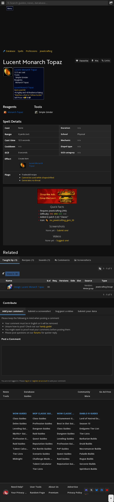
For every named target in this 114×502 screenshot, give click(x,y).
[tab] (10, 260)
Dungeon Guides (41, 428)
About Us (53, 486)
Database (10, 51)
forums (37, 332)
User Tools (35, 486)
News (6, 391)
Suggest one (62, 240)
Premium (53, 492)
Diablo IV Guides (89, 413)
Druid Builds (86, 443)
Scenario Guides (41, 453)
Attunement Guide (66, 418)
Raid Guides (19, 443)
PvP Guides (63, 448)
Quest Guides (40, 438)
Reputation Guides (43, 443)
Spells (20, 51)
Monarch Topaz (22, 82)
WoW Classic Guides (66, 413)
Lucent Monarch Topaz (24, 87)
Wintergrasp (88, 288)
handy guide (45, 326)
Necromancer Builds (90, 448)
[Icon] (8, 72)
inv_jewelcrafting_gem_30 (61, 220)
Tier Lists (18, 453)
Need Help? (17, 486)
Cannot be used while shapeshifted (38, 177)
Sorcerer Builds (88, 463)
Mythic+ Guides (21, 433)
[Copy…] (100, 268)
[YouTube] (107, 490)
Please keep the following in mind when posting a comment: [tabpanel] (36, 349)
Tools (6, 396)
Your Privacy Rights (19, 492)
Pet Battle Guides (42, 448)
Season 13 (85, 423)
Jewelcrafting (46, 51)
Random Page (37, 492)
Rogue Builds (86, 458)
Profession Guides (21, 438)
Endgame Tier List (89, 428)
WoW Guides (20, 413)
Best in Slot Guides (66, 423)
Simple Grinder (21, 77)
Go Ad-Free (105, 391)
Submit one (62, 230)
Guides (27, 396)
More (87, 396)
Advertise (73, 486)
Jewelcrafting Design (104, 287)
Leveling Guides (21, 428)
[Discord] (86, 490)
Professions (31, 51)
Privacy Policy (75, 492)
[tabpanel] (57, 281)
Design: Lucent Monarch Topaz (29, 286)
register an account (40, 381)
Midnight (17, 458)
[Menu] (3, 3)
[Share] (111, 3)
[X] (91, 490)
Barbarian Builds (88, 438)
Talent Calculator (21, 448)
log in (27, 381)
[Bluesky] (96, 490)
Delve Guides (20, 423)
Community (84, 391)
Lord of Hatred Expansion (91, 418)
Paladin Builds (87, 453)
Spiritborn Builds (88, 468)
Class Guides (19, 418)
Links (107, 60)
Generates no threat (31, 180)
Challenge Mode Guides (43, 458)
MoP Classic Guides (43, 413)
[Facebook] (102, 490)
